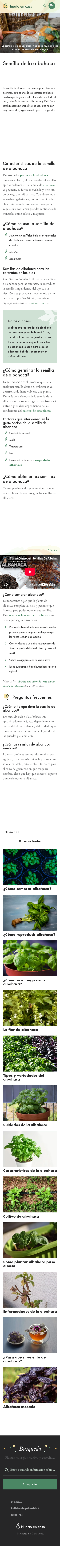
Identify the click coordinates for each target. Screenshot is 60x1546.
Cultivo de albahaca (21, 1216)
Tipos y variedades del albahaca (23, 1077)
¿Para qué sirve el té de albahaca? (24, 1359)
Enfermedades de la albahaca (30, 1311)
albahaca (49, 185)
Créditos (16, 1502)
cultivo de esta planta (37, 411)
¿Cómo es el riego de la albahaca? (24, 982)
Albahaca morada (19, 1406)
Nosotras (17, 1514)
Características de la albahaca (30, 1170)
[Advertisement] (30, 77)
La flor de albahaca (20, 1029)
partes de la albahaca (34, 175)
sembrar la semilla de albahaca (30, 615)
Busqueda (30, 1484)
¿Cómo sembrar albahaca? (27, 888)
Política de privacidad (25, 1508)
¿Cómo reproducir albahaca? (29, 934)
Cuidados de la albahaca (25, 1124)
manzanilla (36, 303)
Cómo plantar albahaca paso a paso (29, 1263)
